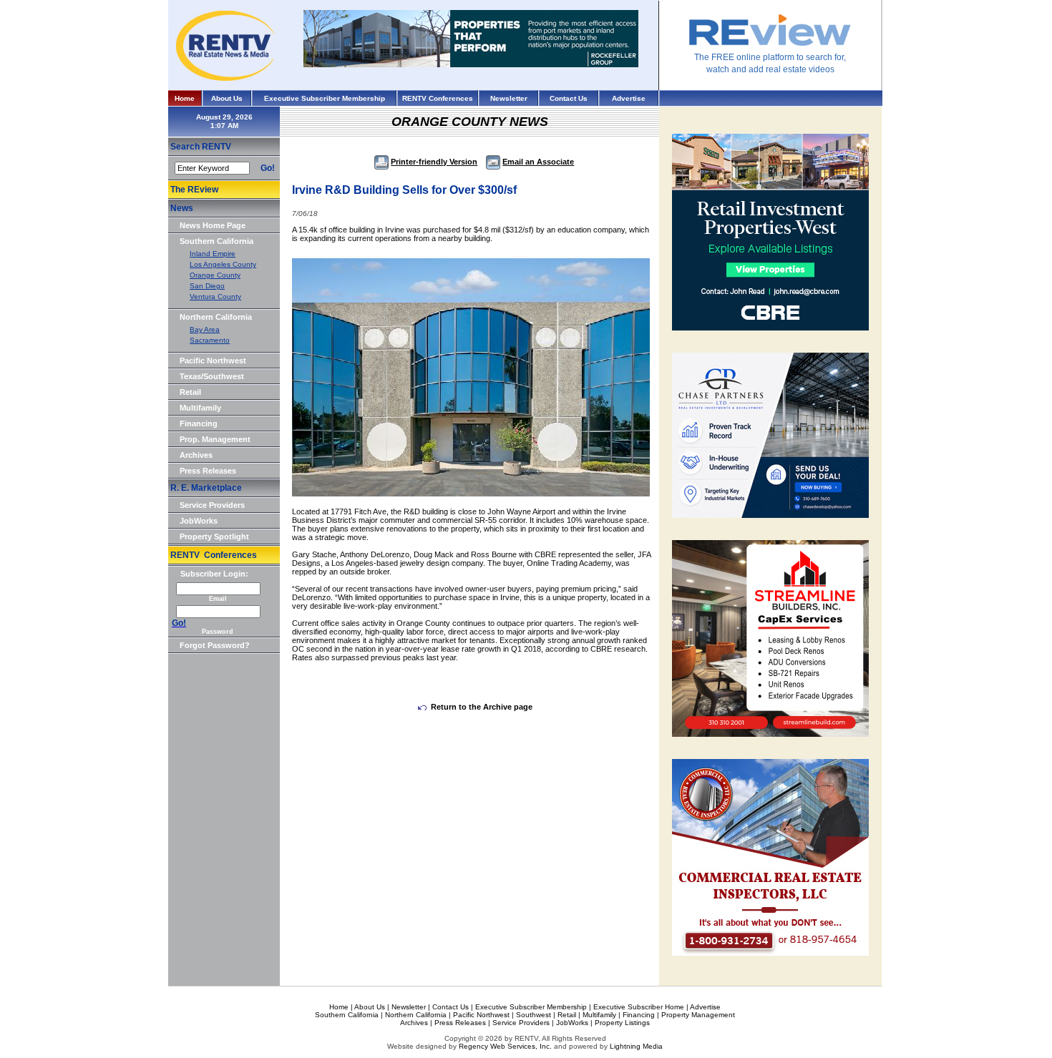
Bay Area (205, 329)
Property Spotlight (214, 536)
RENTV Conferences (437, 98)
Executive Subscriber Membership (324, 98)
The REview (194, 190)
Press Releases (208, 470)
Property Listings (622, 1023)
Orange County (215, 275)
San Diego (207, 286)
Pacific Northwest (213, 360)
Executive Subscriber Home (638, 1007)
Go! (267, 168)
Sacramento (210, 340)
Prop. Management (215, 439)
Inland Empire (212, 254)
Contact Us (569, 98)
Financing (199, 423)
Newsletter (508, 98)
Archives (196, 455)
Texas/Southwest (212, 376)
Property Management (698, 1015)
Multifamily (200, 407)
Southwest (533, 1015)
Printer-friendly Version (434, 161)
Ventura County (215, 296)
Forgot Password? (215, 645)
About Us (227, 98)
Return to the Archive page (481, 706)
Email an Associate (538, 161)
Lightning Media (636, 1046)
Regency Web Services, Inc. (505, 1046)
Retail (190, 392)
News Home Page (212, 225)
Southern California (216, 241)
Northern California (216, 317)
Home (185, 98)
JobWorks (199, 520)
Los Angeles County (223, 264)
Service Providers (212, 505)
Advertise (629, 98)
